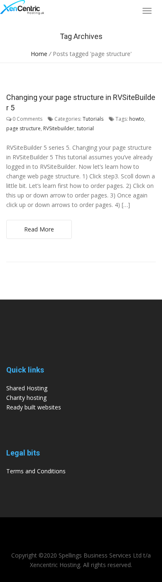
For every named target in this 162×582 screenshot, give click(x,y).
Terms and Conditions (36, 471)
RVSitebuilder (58, 128)
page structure (23, 128)
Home (39, 54)
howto (136, 118)
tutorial (85, 128)
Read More (39, 229)
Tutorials (93, 118)
